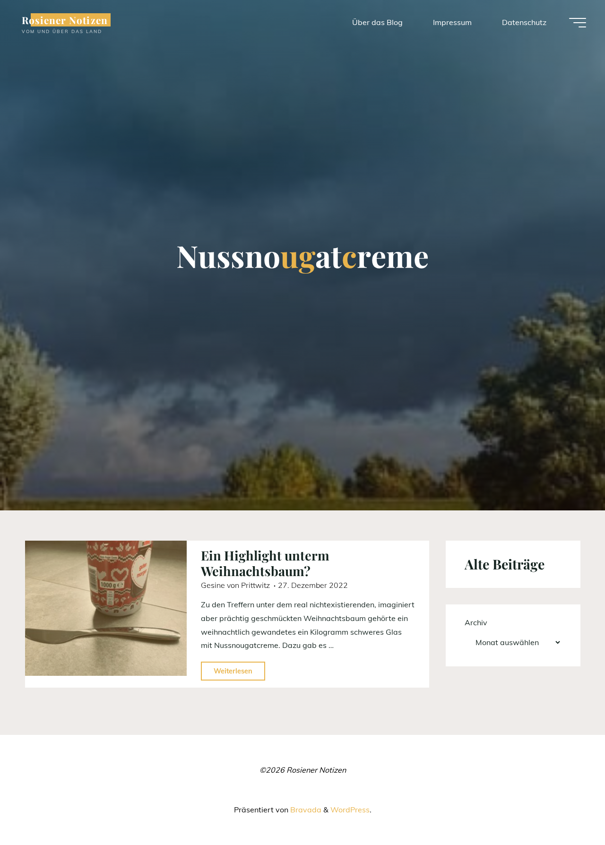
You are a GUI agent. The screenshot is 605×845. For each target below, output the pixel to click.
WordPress (350, 809)
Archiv (476, 622)
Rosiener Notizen (65, 19)
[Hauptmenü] (577, 22)
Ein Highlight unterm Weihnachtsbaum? (265, 563)
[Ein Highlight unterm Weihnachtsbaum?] (106, 608)
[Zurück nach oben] (568, 808)
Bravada (304, 809)
